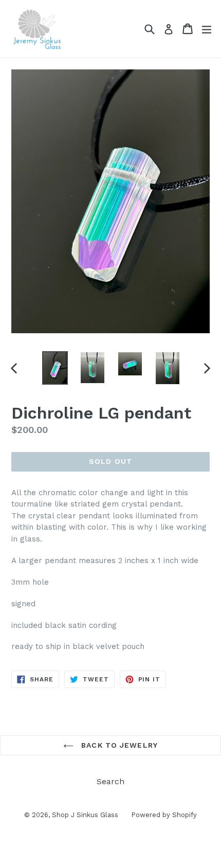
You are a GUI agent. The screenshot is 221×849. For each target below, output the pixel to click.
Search (110, 781)
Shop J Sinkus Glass (85, 815)
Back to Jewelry (118, 745)
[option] (54, 368)
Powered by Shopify (164, 815)
